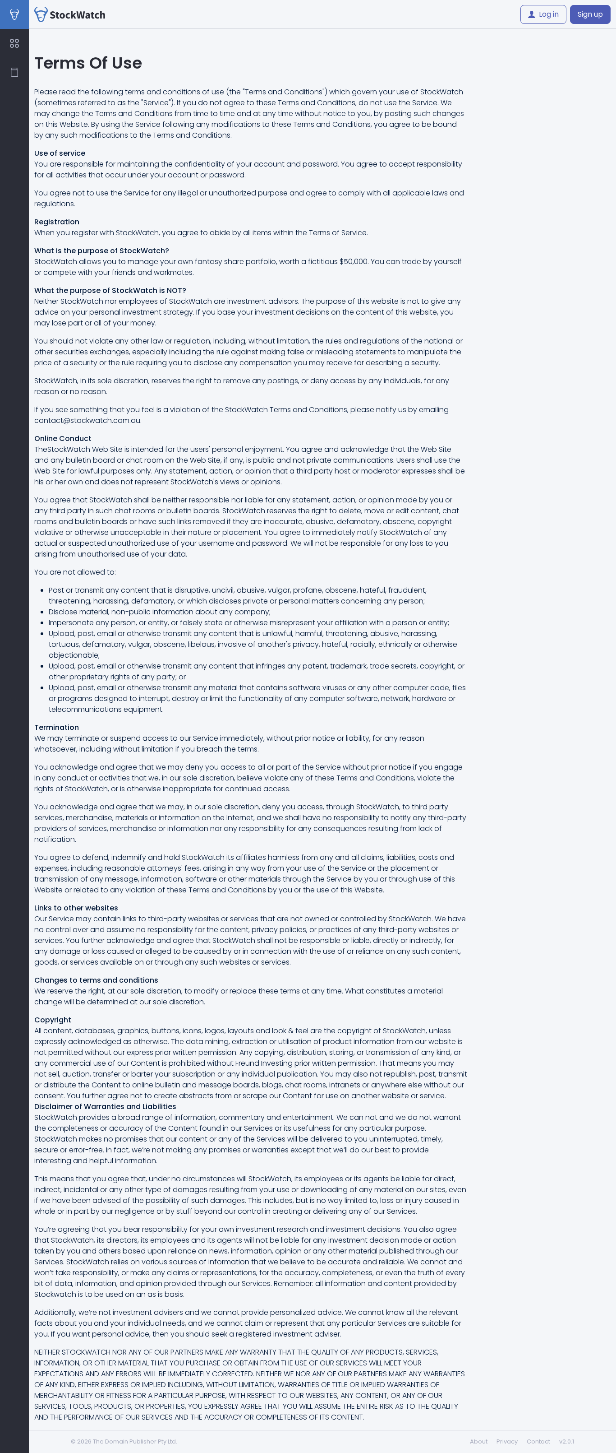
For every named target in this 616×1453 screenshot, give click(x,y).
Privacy (507, 1441)
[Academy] (14, 72)
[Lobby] (14, 43)
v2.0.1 (566, 1441)
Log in (549, 14)
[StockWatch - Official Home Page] (69, 14)
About (478, 1441)
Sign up (590, 14)
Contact (538, 1441)
